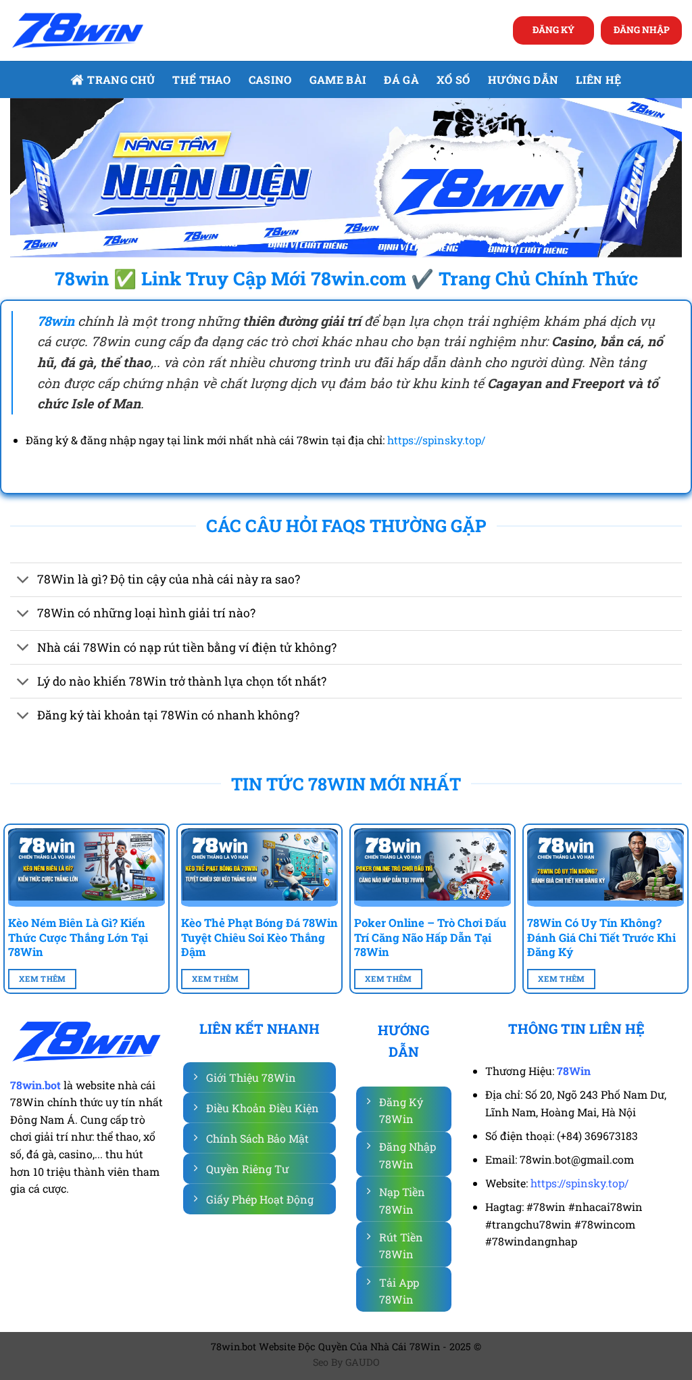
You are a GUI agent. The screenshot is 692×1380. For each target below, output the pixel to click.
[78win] (77, 30)
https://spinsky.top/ (436, 440)
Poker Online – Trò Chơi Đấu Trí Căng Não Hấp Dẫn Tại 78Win (430, 937)
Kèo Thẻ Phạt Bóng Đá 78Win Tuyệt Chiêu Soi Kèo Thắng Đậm (259, 937)
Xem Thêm (42, 979)
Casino (270, 79)
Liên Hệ (598, 79)
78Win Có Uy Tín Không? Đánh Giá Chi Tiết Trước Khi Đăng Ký (601, 937)
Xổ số (453, 79)
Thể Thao (201, 79)
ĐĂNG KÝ (553, 30)
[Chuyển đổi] (23, 581)
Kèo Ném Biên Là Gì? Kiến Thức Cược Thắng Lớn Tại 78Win (78, 937)
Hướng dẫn (523, 79)
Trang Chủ (121, 79)
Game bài (338, 79)
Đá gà (401, 79)
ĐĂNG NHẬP (642, 30)
